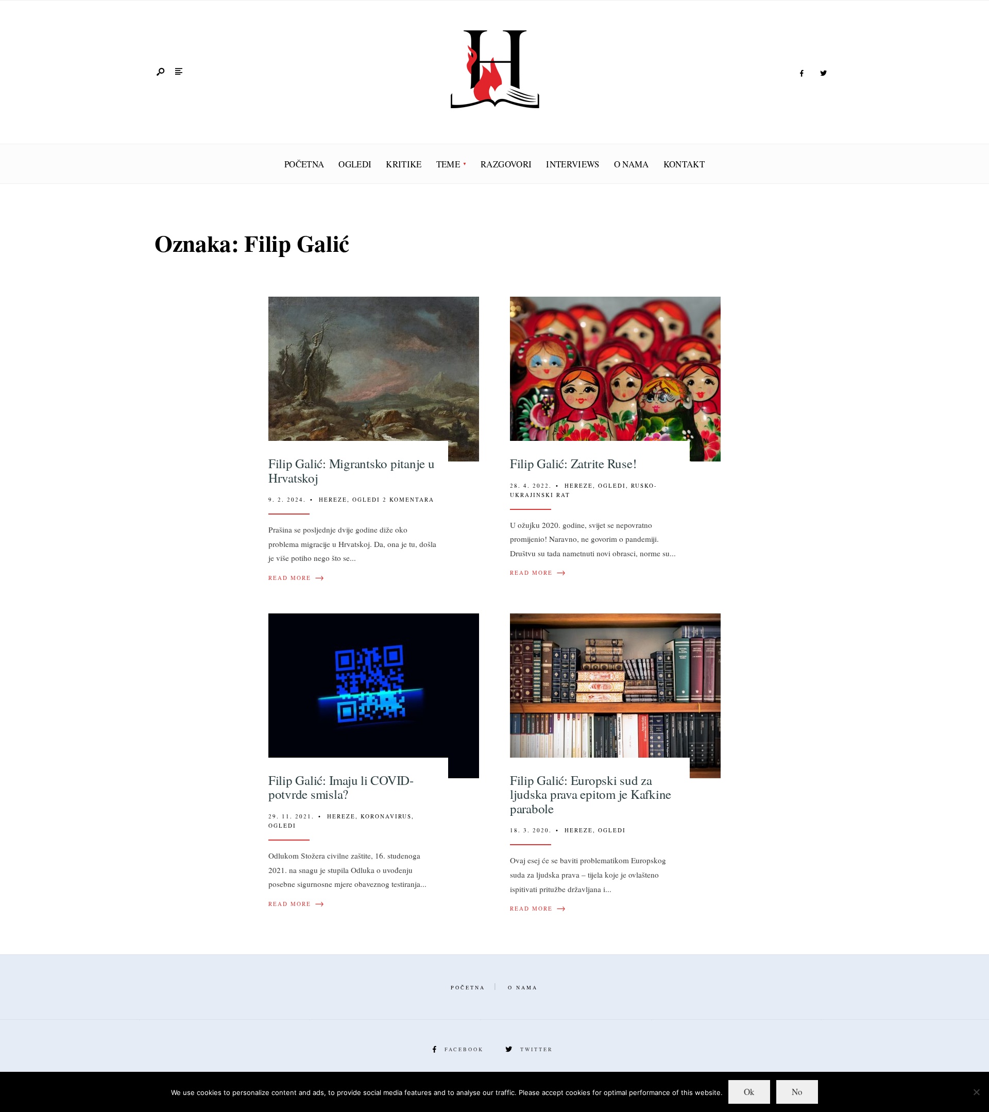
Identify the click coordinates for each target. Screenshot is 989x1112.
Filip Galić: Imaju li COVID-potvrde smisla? (341, 787)
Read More (296, 578)
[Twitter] (823, 73)
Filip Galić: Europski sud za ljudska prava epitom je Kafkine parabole (590, 794)
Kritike (403, 164)
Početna (304, 164)
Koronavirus (386, 816)
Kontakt (684, 164)
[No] (976, 1092)
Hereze (333, 499)
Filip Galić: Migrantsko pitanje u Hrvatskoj (351, 470)
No (797, 1092)
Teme (448, 164)
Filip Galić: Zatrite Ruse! (573, 463)
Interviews (572, 164)
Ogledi (354, 164)
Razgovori (506, 164)
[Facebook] (801, 73)
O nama (631, 164)
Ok (749, 1092)
